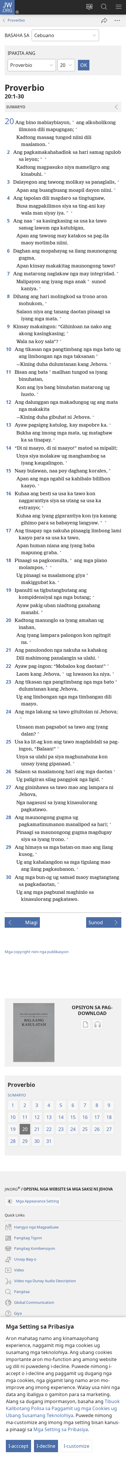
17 (9, 530)
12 (9, 402)
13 (9, 425)
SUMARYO (17, 1095)
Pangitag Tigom (23, 1238)
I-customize (76, 1446)
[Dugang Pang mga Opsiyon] (117, 20)
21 (9, 650)
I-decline (46, 1446)
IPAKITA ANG (21, 53)
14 (9, 448)
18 (9, 560)
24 (9, 711)
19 (9, 590)
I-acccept (18, 1446)
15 (9, 470)
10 (9, 349)
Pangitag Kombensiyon (30, 1249)
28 (9, 817)
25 (9, 741)
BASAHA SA (17, 35)
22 (9, 666)
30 (9, 877)
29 (9, 847)
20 (9, 121)
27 (9, 787)
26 (9, 771)
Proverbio (16, 20)
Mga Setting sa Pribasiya (60, 1429)
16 (9, 493)
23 (9, 682)
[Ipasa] (104, 20)
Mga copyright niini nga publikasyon (37, 951)
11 (9, 372)
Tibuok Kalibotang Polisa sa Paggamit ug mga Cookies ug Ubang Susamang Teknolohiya (63, 1408)
